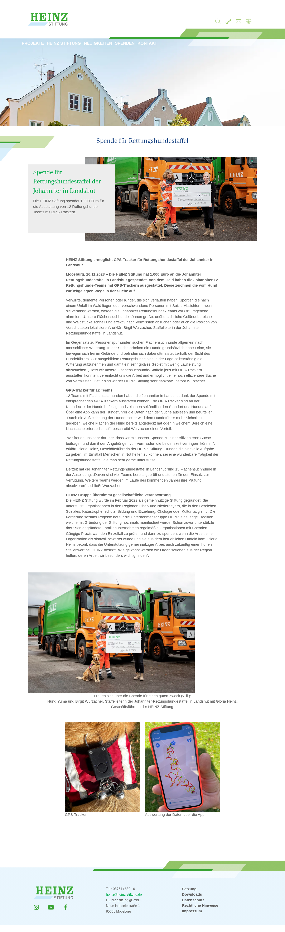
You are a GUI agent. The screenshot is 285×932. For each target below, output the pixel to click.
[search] (218, 22)
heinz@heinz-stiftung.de (124, 894)
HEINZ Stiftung (64, 43)
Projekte (33, 43)
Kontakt (147, 43)
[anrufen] (228, 22)
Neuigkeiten (98, 43)
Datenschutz (193, 900)
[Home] (248, 22)
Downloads (192, 894)
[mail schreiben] (238, 22)
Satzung (189, 889)
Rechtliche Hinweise (200, 905)
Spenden (125, 43)
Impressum (192, 911)
